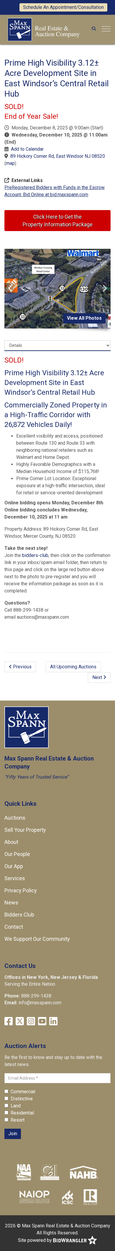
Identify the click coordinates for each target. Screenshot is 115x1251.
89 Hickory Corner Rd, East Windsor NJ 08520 (57, 156)
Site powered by (35, 1240)
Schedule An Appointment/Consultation (63, 7)
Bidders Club (19, 915)
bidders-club (35, 555)
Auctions (14, 818)
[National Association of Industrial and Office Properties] (34, 1197)
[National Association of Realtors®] (90, 1197)
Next (97, 677)
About (11, 842)
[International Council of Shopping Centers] (67, 1197)
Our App (13, 866)
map (10, 163)
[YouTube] (42, 1021)
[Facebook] (8, 1021)
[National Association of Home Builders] (83, 1172)
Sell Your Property (25, 830)
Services (14, 878)
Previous (22, 667)
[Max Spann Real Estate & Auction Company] (44, 29)
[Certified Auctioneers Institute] (49, 1172)
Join (12, 1133)
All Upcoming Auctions (73, 667)
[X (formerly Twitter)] (20, 1021)
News (11, 902)
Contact (13, 927)
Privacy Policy (20, 890)
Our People (17, 854)
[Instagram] (31, 1021)
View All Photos (84, 318)
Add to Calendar (27, 149)
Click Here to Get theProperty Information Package (58, 220)
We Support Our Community (37, 939)
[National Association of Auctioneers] (23, 1172)
